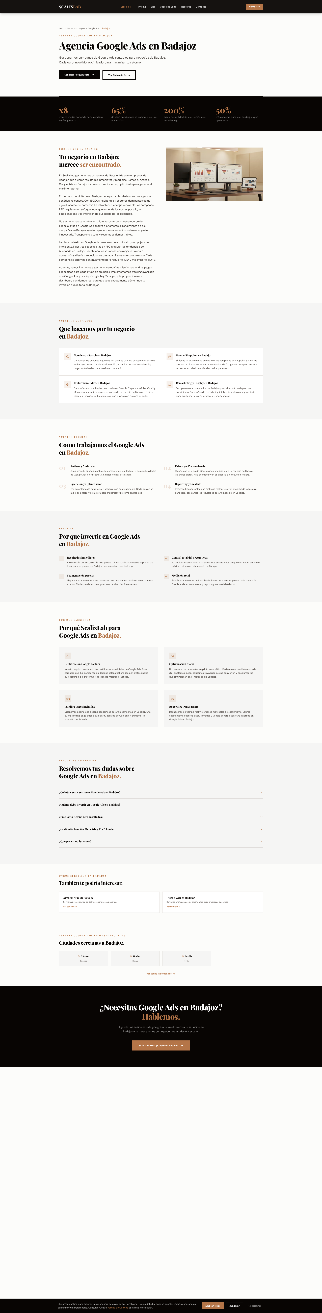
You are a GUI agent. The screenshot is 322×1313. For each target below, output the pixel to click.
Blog (153, 6)
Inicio (61, 28)
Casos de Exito (168, 6)
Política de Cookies (118, 1307)
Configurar (255, 1305)
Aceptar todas (213, 1305)
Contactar (254, 6)
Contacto (201, 6)
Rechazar (234, 1305)
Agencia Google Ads (89, 28)
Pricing (142, 6)
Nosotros (186, 6)
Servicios (126, 6)
